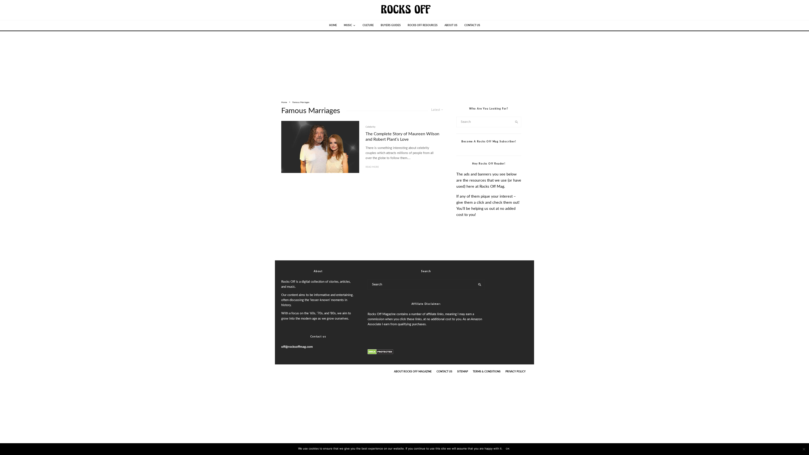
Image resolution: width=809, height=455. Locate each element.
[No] (804, 449)
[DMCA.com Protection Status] (380, 353)
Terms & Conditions (487, 371)
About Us (451, 25)
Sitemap (462, 371)
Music (348, 25)
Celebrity (370, 127)
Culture (368, 25)
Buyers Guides (391, 25)
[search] (516, 122)
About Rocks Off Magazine (413, 371)
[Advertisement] (404, 62)
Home (333, 25)
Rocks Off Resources (423, 25)
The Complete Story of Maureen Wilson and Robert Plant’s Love (402, 137)
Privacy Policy (515, 371)
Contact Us (472, 25)
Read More (372, 167)
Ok (508, 449)
